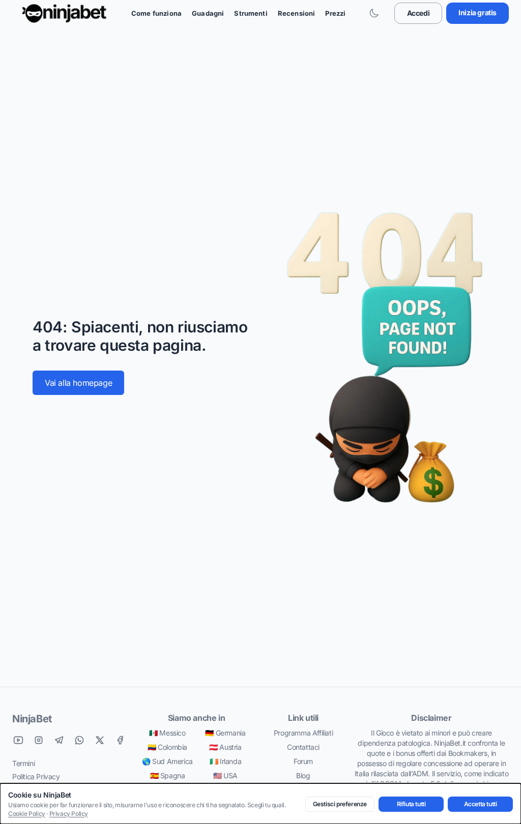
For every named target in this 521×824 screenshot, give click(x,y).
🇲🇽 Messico (167, 732)
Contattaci (303, 747)
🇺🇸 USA (225, 775)
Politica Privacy (36, 776)
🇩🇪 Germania (225, 732)
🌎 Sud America (167, 761)
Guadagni (208, 13)
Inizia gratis (477, 12)
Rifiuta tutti (411, 804)
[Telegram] (59, 740)
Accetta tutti (480, 804)
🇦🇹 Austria (225, 747)
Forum (303, 761)
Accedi (418, 13)
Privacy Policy (68, 813)
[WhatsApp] (79, 740)
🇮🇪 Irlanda (225, 761)
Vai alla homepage (78, 383)
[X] (100, 740)
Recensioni (296, 13)
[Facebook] (120, 740)
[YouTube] (18, 740)
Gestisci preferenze (340, 804)
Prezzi (335, 13)
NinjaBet (32, 719)
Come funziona (156, 13)
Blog (303, 775)
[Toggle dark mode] (374, 13)
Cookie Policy (26, 813)
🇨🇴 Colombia (167, 747)
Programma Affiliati (303, 732)
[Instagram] (38, 740)
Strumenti (250, 13)
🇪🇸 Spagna (167, 775)
